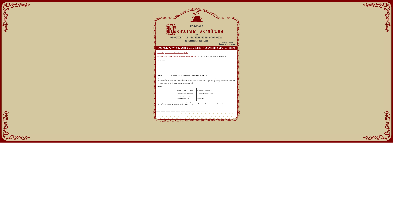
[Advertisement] (196, 68)
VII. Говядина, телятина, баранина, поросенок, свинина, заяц (180, 56)
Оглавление (160, 56)
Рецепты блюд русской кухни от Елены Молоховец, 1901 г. (173, 53)
